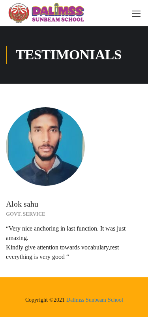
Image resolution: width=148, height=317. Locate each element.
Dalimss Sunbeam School (94, 300)
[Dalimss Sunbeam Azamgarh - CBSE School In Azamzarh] (46, 13)
